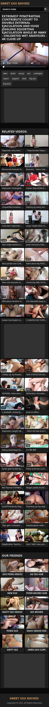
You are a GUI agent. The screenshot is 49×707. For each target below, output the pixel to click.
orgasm (15, 78)
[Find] (46, 9)
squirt (6, 78)
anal (24, 78)
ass (28, 73)
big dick (6, 83)
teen (5, 73)
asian (13, 73)
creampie (38, 73)
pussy (21, 73)
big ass (32, 78)
